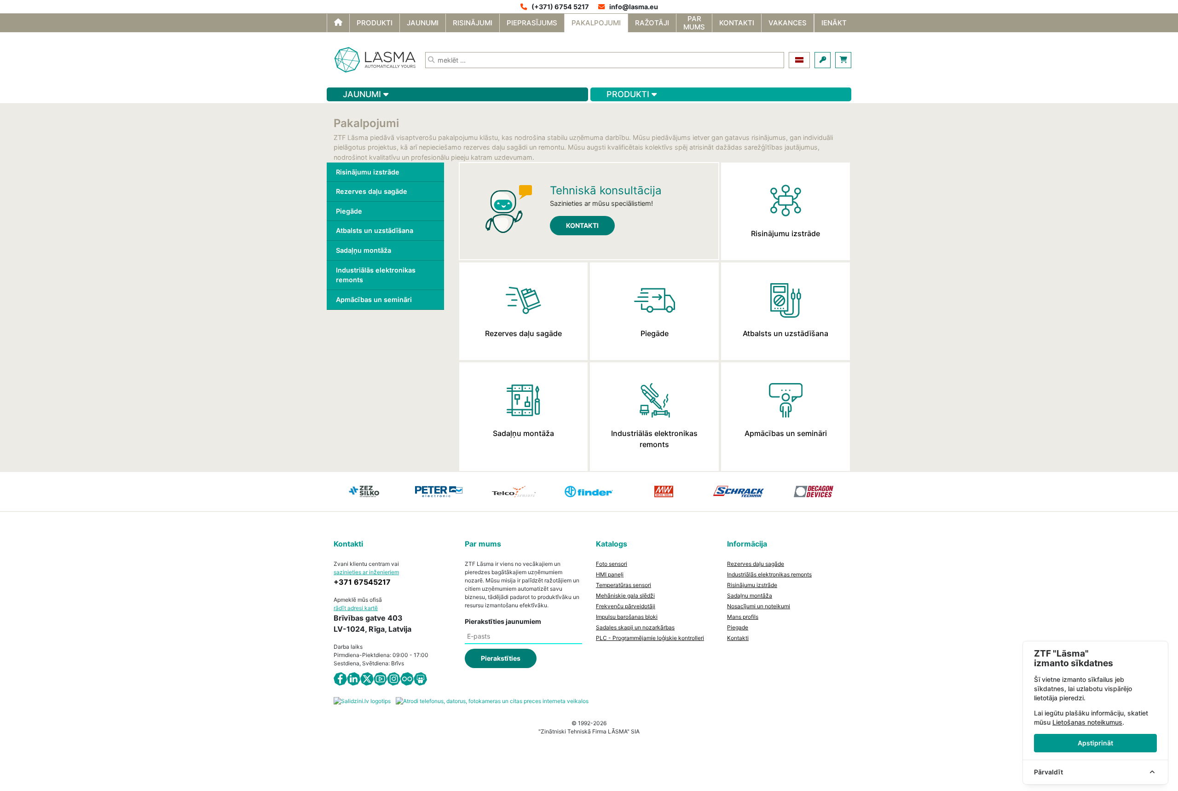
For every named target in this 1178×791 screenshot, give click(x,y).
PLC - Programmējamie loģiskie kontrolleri (650, 637)
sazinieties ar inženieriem (366, 572)
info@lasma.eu (633, 7)
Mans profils (742, 616)
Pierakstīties (500, 658)
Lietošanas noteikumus (1087, 722)
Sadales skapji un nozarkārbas (635, 627)
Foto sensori (611, 563)
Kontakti (738, 637)
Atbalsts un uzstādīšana (374, 230)
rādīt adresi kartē (356, 608)
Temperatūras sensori (623, 585)
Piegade (737, 627)
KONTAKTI (582, 225)
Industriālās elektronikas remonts (376, 275)
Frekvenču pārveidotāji (625, 606)
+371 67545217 (362, 582)
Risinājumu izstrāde (367, 172)
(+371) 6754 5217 (560, 7)
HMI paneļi (610, 574)
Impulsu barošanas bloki (627, 616)
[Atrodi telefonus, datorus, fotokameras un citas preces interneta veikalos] (492, 700)
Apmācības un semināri (374, 299)
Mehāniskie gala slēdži (625, 595)
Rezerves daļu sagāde (371, 191)
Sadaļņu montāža (363, 250)
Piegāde (349, 211)
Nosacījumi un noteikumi (758, 606)
